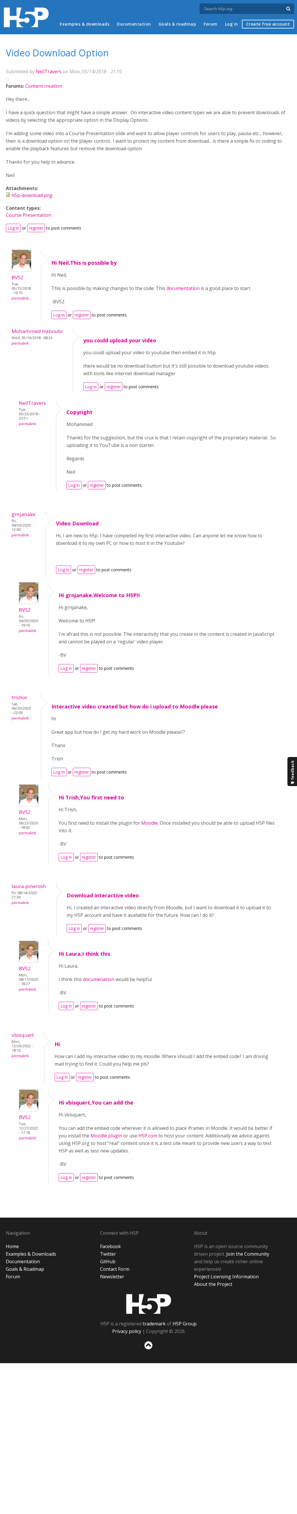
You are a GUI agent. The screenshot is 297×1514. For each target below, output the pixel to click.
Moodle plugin (106, 1135)
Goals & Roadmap (25, 1269)
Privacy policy (126, 1331)
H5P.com (147, 1135)
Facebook (110, 1246)
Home (12, 1246)
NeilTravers (48, 71)
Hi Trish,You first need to (91, 797)
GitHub (107, 1261)
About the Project (213, 1284)
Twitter (108, 1254)
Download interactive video (103, 895)
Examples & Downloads (31, 1254)
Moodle (149, 823)
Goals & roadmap (177, 24)
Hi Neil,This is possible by (84, 262)
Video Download (77, 523)
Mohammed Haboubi (37, 331)
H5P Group (185, 1323)
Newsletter (112, 1276)
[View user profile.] (21, 270)
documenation (99, 979)
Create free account (268, 24)
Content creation (43, 86)
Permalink (20, 298)
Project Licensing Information (226, 1276)
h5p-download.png (32, 195)
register (36, 228)
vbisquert (23, 1035)
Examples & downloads (84, 24)
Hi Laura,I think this (84, 953)
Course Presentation (28, 215)
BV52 (17, 277)
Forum (211, 24)
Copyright (79, 412)
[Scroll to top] (148, 1350)
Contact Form (114, 1269)
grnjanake (23, 514)
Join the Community (247, 1254)
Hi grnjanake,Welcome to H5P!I (99, 595)
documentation (183, 288)
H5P (148, 1304)
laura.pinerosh (29, 886)
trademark (154, 1323)
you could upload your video (119, 340)
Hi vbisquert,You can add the (96, 1102)
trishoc (20, 697)
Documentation (134, 24)
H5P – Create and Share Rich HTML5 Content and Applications (26, 17)
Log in (231, 24)
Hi (57, 1044)
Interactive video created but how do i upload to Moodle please (134, 706)
